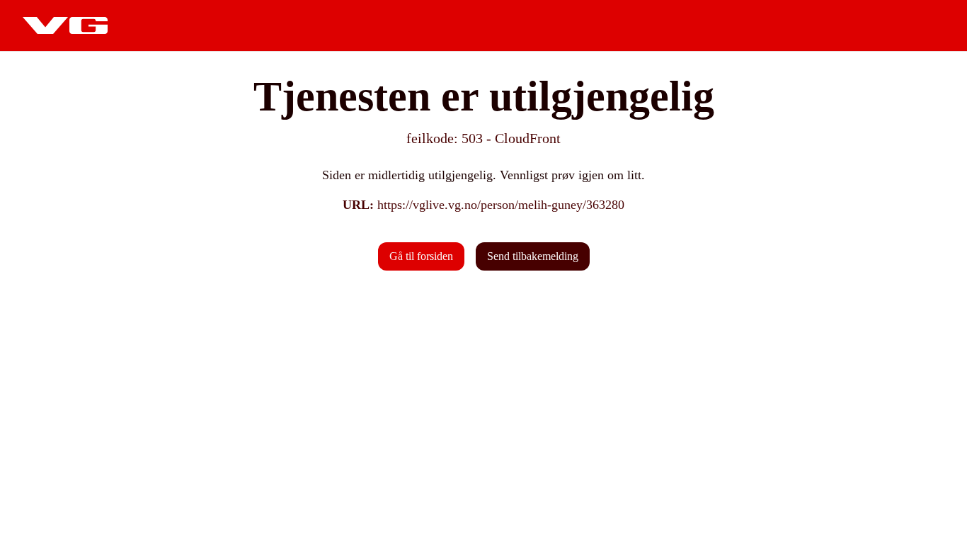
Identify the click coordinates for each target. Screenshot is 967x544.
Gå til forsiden (421, 256)
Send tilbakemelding (532, 256)
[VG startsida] (65, 25)
